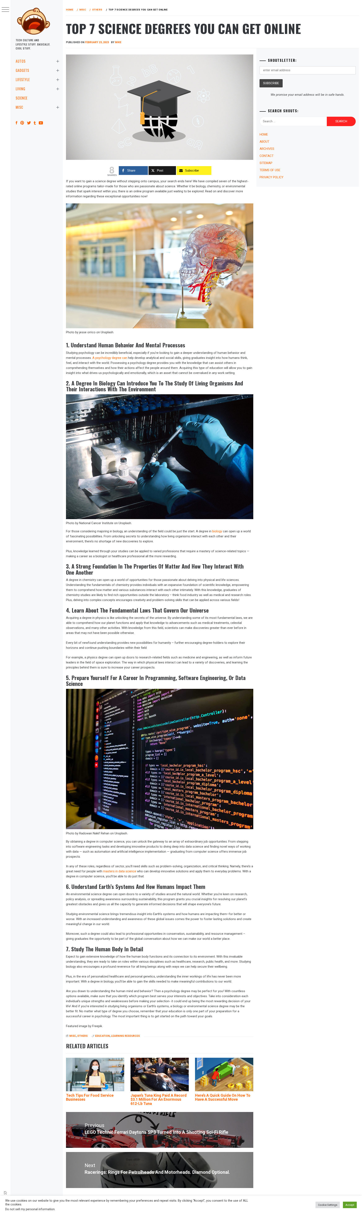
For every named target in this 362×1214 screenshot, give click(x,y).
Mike (118, 42)
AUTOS (21, 61)
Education (102, 1035)
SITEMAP (266, 163)
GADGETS (22, 70)
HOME (264, 134)
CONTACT (267, 156)
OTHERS (82, 1035)
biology (217, 531)
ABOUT (264, 142)
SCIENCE (21, 98)
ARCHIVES (267, 149)
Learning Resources (125, 1035)
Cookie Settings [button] (327, 1204)
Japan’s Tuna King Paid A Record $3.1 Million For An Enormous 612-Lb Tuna (159, 1099)
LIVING (20, 88)
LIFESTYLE (23, 79)
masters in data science (119, 871)
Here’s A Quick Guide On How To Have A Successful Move (222, 1097)
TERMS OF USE (270, 170)
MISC (19, 107)
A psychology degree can (109, 358)
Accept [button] (349, 1204)
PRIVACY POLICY (271, 177)
